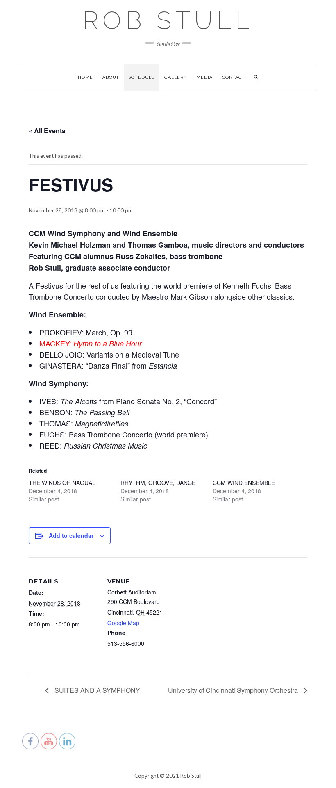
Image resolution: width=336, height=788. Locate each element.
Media (204, 77)
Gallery (175, 77)
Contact (233, 77)
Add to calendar (71, 535)
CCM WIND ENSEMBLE (244, 482)
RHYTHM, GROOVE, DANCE (157, 482)
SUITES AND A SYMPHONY (96, 690)
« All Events (47, 130)
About (110, 77)
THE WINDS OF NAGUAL (62, 482)
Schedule (141, 77)
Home (85, 77)
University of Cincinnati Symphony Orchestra (234, 690)
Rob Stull (168, 20)
